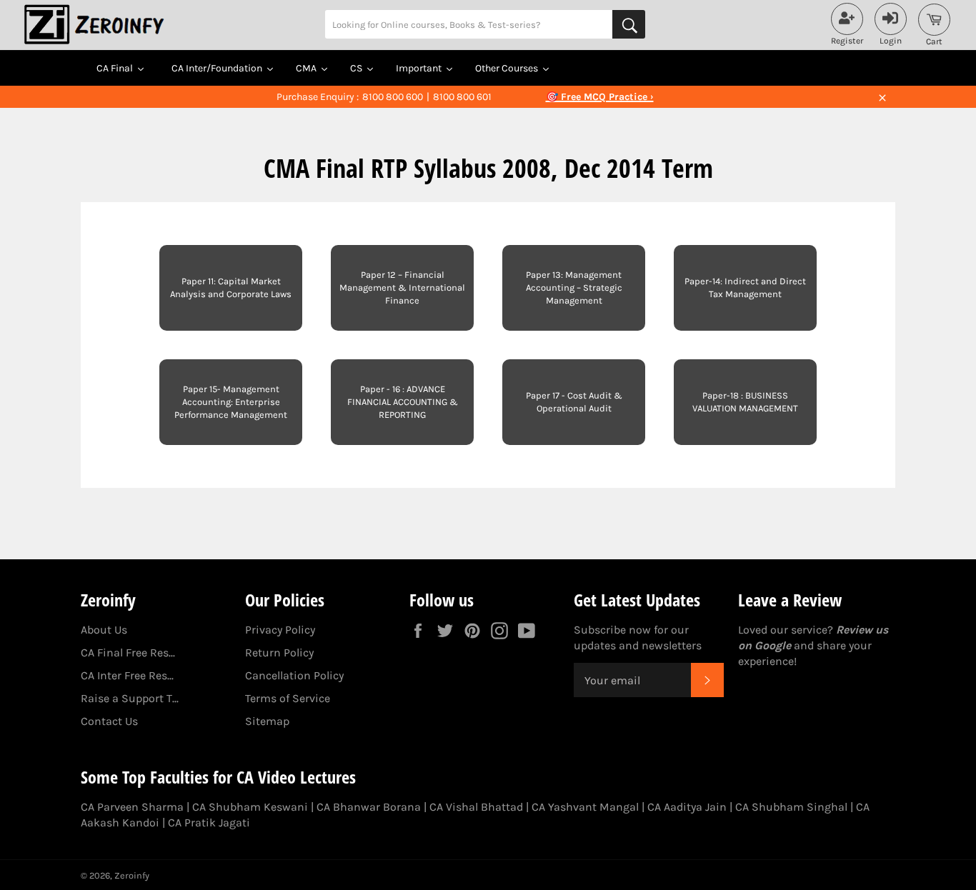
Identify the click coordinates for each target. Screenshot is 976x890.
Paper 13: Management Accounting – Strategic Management (574, 287)
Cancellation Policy (294, 675)
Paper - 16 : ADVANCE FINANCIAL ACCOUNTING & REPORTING (402, 402)
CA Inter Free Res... (127, 675)
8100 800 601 (462, 97)
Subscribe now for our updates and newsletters (638, 637)
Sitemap (267, 721)
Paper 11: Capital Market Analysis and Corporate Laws (231, 287)
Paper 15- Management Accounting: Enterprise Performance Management (230, 402)
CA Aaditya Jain (687, 807)
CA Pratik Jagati (209, 822)
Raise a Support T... (130, 698)
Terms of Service (287, 698)
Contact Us (109, 721)
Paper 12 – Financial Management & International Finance (402, 287)
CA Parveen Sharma (132, 807)
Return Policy (279, 652)
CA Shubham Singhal (791, 807)
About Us (104, 629)
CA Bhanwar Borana (369, 807)
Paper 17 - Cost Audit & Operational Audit (574, 402)
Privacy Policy (280, 629)
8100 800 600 (392, 97)
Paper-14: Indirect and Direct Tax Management (745, 287)
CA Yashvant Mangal (585, 807)
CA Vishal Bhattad (476, 807)
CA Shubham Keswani (250, 807)
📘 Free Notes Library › (599, 97)
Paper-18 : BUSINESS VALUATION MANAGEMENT (745, 402)
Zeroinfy (131, 875)
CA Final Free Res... (128, 652)
